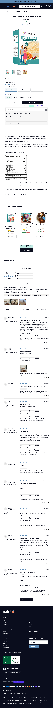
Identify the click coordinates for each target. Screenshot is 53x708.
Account (5, 643)
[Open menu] (3, 6)
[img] (7, 72)
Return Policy (6, 647)
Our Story (5, 617)
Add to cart (32, 102)
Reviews (5, 624)
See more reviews (26, 599)
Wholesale (5, 650)
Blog (4, 620)
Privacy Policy (5, 693)
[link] (26, 24)
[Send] (46, 110)
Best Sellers (32, 620)
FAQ (4, 626)
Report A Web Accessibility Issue (13, 672)
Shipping (5, 641)
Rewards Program (33, 631)
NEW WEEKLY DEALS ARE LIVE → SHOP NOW (24, 1)
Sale (30, 626)
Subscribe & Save (33, 629)
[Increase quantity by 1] (18, 102)
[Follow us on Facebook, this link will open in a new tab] (4, 681)
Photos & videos (28, 313)
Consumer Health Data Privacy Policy (12, 652)
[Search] (41, 6)
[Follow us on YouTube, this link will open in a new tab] (12, 681)
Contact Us (5, 645)
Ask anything (27, 283)
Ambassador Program (8, 629)
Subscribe (34, 646)
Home (4, 11)
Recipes (5, 622)
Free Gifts (5, 633)
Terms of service (12, 693)
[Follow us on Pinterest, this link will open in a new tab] (9, 681)
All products (9, 11)
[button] (46, 6)
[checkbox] (28, 313)
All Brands (31, 617)
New (30, 622)
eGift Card (5, 631)
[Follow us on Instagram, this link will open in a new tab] (6, 681)
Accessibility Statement (21, 693)
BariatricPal (26, 19)
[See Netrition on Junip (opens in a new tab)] (29, 602)
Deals (30, 624)
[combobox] (29, 6)
